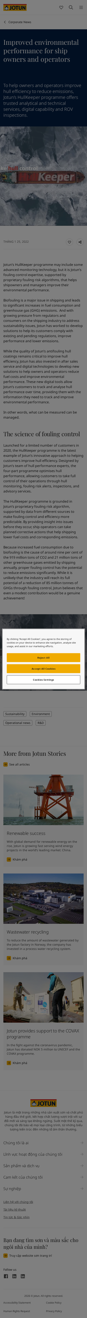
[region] (43, 659)
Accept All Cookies (43, 668)
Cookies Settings (43, 679)
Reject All (43, 657)
